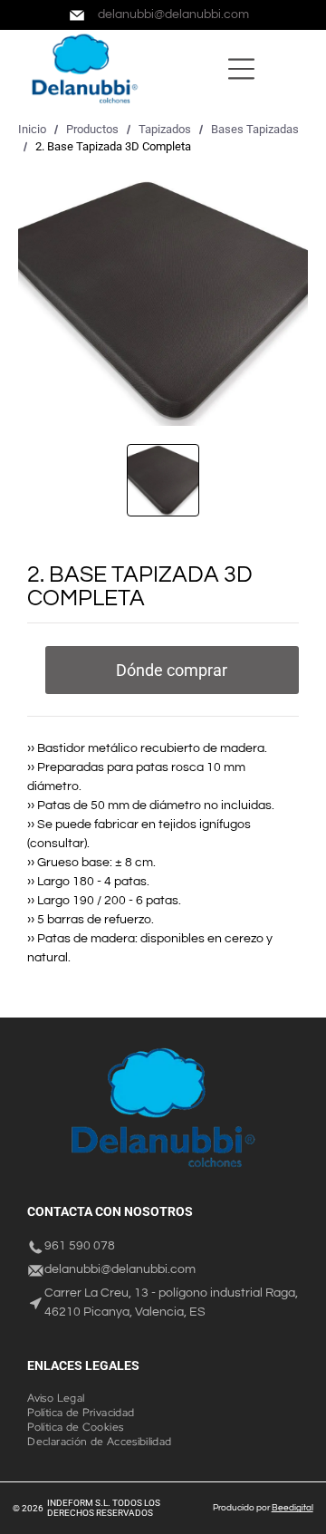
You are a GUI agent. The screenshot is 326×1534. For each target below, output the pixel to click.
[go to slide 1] (163, 480)
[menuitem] (62, 1398)
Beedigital (292, 1507)
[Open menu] (241, 69)
